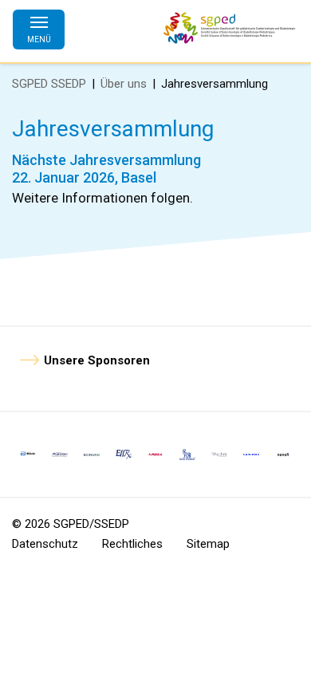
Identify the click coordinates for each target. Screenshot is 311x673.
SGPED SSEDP (49, 84)
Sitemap (208, 544)
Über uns (123, 84)
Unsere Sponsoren (97, 360)
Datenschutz (45, 544)
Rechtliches (132, 544)
